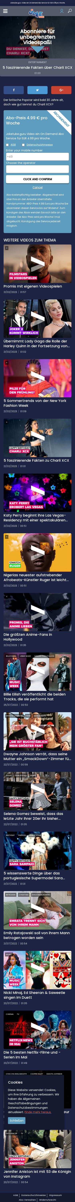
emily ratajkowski (41, 895)
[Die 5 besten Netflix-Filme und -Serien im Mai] (37, 1029)
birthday (10, 835)
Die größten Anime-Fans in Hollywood (28, 637)
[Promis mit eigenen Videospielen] (37, 263)
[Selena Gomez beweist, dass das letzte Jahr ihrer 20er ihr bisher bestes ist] (37, 791)
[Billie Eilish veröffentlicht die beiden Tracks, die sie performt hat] (37, 671)
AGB (13, 144)
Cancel (38, 187)
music (9, 954)
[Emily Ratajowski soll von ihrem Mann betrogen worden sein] (37, 910)
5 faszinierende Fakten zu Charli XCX (36, 460)
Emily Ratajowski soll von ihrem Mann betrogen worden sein (37, 935)
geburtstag (21, 775)
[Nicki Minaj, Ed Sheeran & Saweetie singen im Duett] (37, 970)
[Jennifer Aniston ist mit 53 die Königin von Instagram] (37, 1149)
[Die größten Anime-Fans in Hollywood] (37, 612)
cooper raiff (36, 1074)
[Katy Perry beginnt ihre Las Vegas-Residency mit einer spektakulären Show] (37, 492)
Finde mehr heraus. (38, 1112)
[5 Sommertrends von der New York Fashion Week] (37, 378)
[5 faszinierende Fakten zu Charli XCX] (37, 438)
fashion (22, 835)
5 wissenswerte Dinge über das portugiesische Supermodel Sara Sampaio (33, 875)
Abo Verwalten (27, 1199)
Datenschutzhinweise (40, 144)
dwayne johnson (14, 716)
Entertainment (37, 62)
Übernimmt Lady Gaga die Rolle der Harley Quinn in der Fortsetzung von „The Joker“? (35, 343)
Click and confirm (37, 179)
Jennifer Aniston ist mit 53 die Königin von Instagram (37, 1174)
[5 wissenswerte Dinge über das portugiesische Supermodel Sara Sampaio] (37, 851)
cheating (23, 895)
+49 (10, 157)
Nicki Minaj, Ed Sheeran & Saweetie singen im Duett (34, 995)
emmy (9, 775)
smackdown (40, 716)
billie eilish (11, 656)
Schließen (17, 1121)
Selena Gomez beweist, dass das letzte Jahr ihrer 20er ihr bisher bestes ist (33, 816)
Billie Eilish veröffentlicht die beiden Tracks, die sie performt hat (35, 697)
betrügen (10, 895)
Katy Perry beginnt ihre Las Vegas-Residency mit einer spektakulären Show (35, 518)
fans (28, 716)
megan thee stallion (44, 656)
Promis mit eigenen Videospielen (33, 286)
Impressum (55, 1195)
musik (33, 775)
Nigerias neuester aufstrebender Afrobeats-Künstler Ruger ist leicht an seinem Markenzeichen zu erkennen (35, 577)
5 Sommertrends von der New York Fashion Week (35, 403)
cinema (9, 1014)
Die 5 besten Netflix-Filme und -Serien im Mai (32, 1055)
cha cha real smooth (16, 1074)
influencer (11, 1133)
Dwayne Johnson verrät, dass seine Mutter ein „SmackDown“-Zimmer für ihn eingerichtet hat (37, 756)
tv (18, 1014)
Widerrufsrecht (47, 1199)
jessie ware (25, 656)
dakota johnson (54, 1074)
